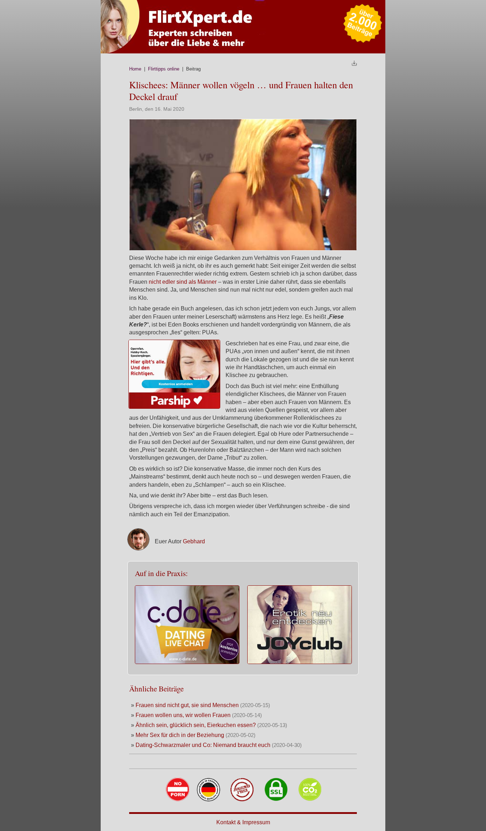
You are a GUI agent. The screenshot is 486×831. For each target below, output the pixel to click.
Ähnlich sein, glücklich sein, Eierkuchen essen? (196, 725)
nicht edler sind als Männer (183, 282)
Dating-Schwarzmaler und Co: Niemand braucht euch (204, 745)
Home (135, 69)
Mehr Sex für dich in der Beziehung (180, 735)
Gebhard (194, 541)
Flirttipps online (163, 69)
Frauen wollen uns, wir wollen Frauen (183, 715)
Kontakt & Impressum (243, 822)
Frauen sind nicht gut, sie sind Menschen (188, 705)
